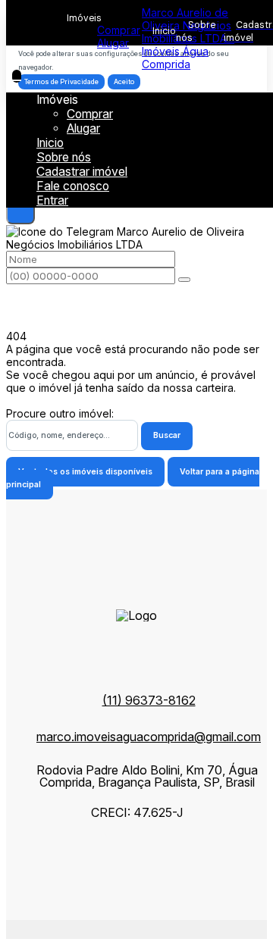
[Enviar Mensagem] (184, 279)
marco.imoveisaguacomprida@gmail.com (148, 736)
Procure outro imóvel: (60, 413)
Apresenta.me (40, 926)
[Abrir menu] (16, 76)
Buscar (166, 435)
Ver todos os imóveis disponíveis (85, 472)
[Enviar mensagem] (20, 210)
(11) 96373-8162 (149, 700)
